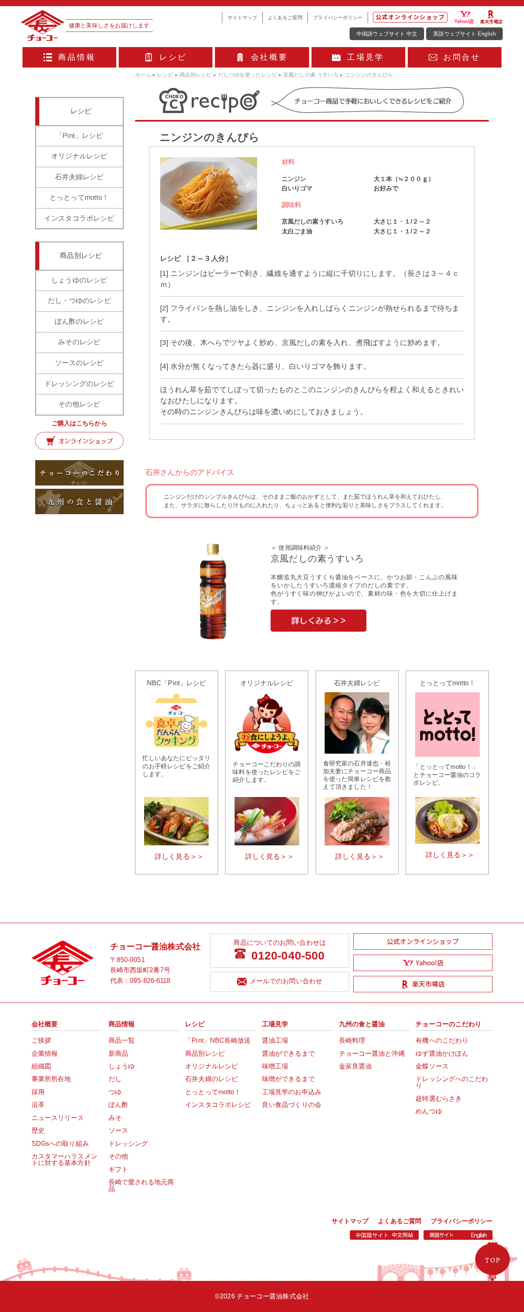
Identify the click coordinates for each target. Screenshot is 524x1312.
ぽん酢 (118, 1104)
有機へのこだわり (442, 1040)
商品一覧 (121, 1040)
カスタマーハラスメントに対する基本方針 (64, 1159)
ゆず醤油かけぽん (442, 1053)
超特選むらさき (439, 1098)
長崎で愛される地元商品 (141, 1185)
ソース (118, 1130)
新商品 (118, 1053)
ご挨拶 (41, 1040)
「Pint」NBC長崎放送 (218, 1040)
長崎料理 (352, 1040)
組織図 (41, 1066)
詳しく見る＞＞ (179, 856)
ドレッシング (128, 1143)
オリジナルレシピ (79, 156)
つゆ (115, 1091)
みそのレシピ (79, 342)
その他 (118, 1156)
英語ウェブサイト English (464, 34)
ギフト (118, 1169)
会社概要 (269, 57)
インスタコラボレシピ (79, 218)
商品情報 (76, 57)
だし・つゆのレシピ (79, 301)
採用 (38, 1091)
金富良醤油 (355, 1066)
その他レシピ (79, 404)
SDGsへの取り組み (60, 1143)
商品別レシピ (205, 1053)
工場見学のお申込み (291, 1091)
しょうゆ (121, 1066)
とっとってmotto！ (79, 197)
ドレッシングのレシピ (79, 384)
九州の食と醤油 (362, 1024)
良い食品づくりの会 (291, 1104)
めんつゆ (429, 1111)
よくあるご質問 (285, 17)
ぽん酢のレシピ (79, 321)
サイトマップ (242, 17)
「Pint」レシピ (79, 136)
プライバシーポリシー (337, 17)
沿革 (38, 1104)
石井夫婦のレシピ (211, 1078)
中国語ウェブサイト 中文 (387, 34)
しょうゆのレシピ (79, 280)
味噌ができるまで (288, 1078)
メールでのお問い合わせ (286, 981)
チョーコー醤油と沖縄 (372, 1053)
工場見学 (365, 57)
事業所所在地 (51, 1078)
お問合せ (462, 57)
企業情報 (45, 1053)
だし (115, 1078)
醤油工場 (275, 1040)
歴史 (38, 1130)
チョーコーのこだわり (448, 1024)
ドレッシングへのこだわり (452, 1082)
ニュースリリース (58, 1117)
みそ (115, 1117)
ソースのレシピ (79, 363)
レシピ (173, 57)
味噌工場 (275, 1066)
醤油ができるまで (288, 1053)
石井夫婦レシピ (79, 177)
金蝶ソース (432, 1066)
